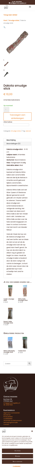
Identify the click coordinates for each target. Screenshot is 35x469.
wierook (28, 131)
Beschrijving (11, 140)
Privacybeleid (8, 417)
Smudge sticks (14, 20)
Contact (6, 424)
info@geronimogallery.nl (12, 403)
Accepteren (18, 451)
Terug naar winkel (10, 15)
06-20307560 (8, 405)
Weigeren (17, 456)
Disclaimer (7, 415)
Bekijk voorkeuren (17, 461)
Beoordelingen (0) (13, 143)
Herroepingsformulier (11, 422)
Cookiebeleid (16, 466)
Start (5, 20)
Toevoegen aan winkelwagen (17, 116)
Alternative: (8, 122)
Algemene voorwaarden (12, 413)
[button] (32, 431)
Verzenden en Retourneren (13, 420)
